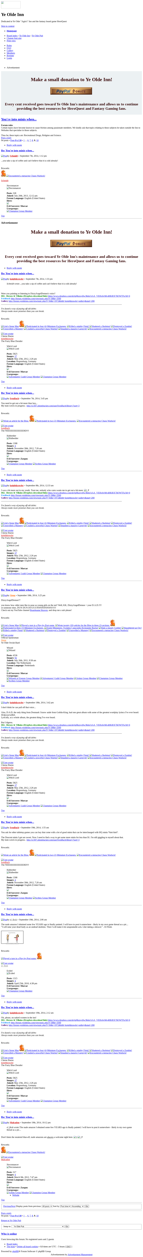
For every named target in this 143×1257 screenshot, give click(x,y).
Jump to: (7, 1226)
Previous (7, 1206)
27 (16, 356)
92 (16, 658)
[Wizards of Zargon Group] (23, 678)
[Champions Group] (19, 211)
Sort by (56, 1206)
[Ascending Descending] (80, 1206)
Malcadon (14, 1122)
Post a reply (6, 138)
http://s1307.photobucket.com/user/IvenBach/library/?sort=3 (53, 406)
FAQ (9, 48)
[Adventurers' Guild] (23, 377)
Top (3, 216)
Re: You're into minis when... (17, 150)
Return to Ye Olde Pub (11, 1220)
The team (11, 1246)
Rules (9, 45)
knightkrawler (17, 279)
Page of (16, 140)
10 (37, 140)
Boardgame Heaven (39, 610)
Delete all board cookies (27, 1246)
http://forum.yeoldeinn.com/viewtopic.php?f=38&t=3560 (36, 298)
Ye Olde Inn (24, 35)
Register (10, 55)
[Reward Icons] (25, 176)
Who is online (9, 1233)
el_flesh (13, 919)
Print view (11, 41)
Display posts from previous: (29, 1206)
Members (11, 53)
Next (13, 1206)
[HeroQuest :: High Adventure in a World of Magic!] (11, 7)
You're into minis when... (19, 119)
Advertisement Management (80, 1254)
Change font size (14, 38)
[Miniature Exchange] (45, 326)
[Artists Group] (85, 678)
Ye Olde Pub (37, 35)
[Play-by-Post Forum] (37, 625)
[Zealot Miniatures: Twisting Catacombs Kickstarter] (71, 628)
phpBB (15, 1251)
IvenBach (14, 398)
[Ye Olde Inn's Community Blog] (15, 421)
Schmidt (14, 156)
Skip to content (7, 26)
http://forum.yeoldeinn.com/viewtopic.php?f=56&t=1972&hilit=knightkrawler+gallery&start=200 (52, 301)
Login (9, 58)
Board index (12, 35)
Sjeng (12, 595)
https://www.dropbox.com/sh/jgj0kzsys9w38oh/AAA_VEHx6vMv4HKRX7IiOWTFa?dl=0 (89, 296)
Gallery (10, 50)
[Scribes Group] (44, 464)
